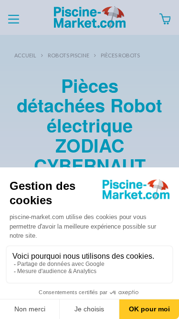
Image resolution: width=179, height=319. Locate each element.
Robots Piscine (68, 55)
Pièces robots (120, 55)
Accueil (25, 55)
